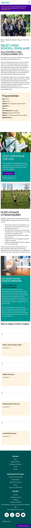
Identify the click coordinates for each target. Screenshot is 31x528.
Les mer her (6, 347)
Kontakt (15, 469)
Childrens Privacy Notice (16, 482)
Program (19, 39)
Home (2, 39)
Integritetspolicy (15, 479)
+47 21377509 (17, 502)
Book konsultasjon (15, 461)
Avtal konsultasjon (23, 526)
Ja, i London (15, 110)
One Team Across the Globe (15, 477)
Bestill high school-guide (15, 464)
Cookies (15, 485)
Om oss (15, 466)
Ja (11, 117)
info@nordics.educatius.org (17, 509)
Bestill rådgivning (9, 177)
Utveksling (8, 39)
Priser (15, 459)
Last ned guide (8, 173)
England (14, 39)
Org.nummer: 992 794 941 (15, 487)
